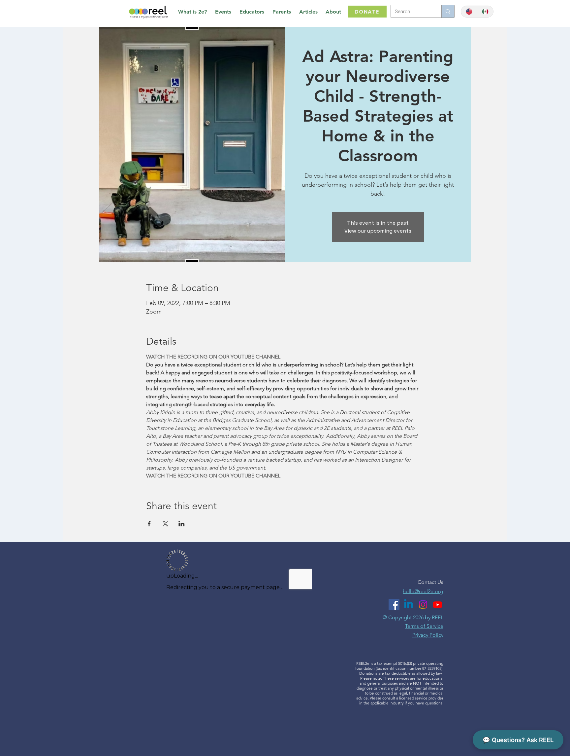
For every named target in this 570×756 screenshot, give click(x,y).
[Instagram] (423, 604)
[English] (469, 11)
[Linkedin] (408, 604)
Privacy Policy (427, 635)
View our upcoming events (377, 230)
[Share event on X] (165, 523)
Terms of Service (424, 626)
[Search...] (447, 11)
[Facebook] (394, 604)
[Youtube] (437, 604)
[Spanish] (485, 11)
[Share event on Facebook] (149, 523)
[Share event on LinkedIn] (181, 523)
